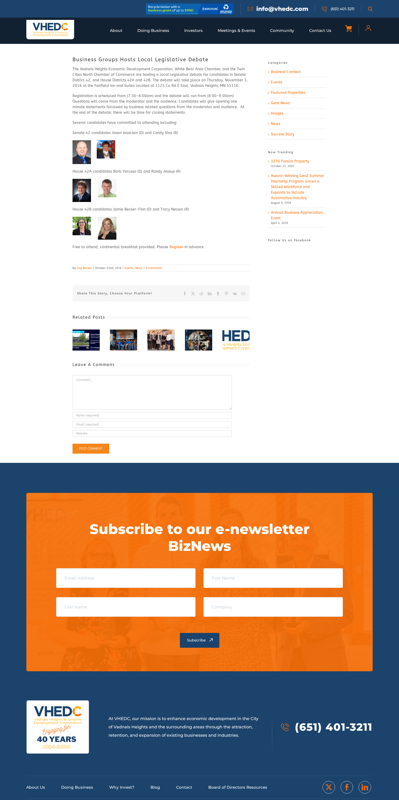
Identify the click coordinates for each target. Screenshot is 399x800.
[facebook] (347, 787)
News (138, 268)
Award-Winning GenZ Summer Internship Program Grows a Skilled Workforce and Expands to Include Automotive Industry (297, 187)
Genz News (280, 103)
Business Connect (286, 72)
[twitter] (329, 787)
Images (277, 113)
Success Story (282, 134)
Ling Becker (84, 268)
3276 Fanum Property (290, 161)
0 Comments (154, 268)
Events (129, 268)
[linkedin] (365, 787)
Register (176, 247)
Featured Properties (288, 92)
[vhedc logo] (50, 24)
